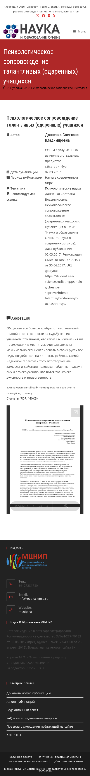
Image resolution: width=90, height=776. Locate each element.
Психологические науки (63, 188)
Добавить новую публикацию (29, 693)
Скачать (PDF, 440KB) (22, 398)
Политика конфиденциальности (57, 757)
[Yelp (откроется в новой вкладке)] (53, 16)
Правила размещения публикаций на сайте (40, 726)
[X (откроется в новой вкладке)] (38, 16)
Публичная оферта (20, 757)
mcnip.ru (25, 612)
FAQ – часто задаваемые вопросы (32, 718)
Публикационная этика (67, 761)
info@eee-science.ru (33, 598)
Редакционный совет (22, 710)
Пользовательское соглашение (27, 761)
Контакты (14, 735)
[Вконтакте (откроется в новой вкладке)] (49, 16)
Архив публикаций (21, 702)
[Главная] (4, 88)
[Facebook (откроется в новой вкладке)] (43, 16)
